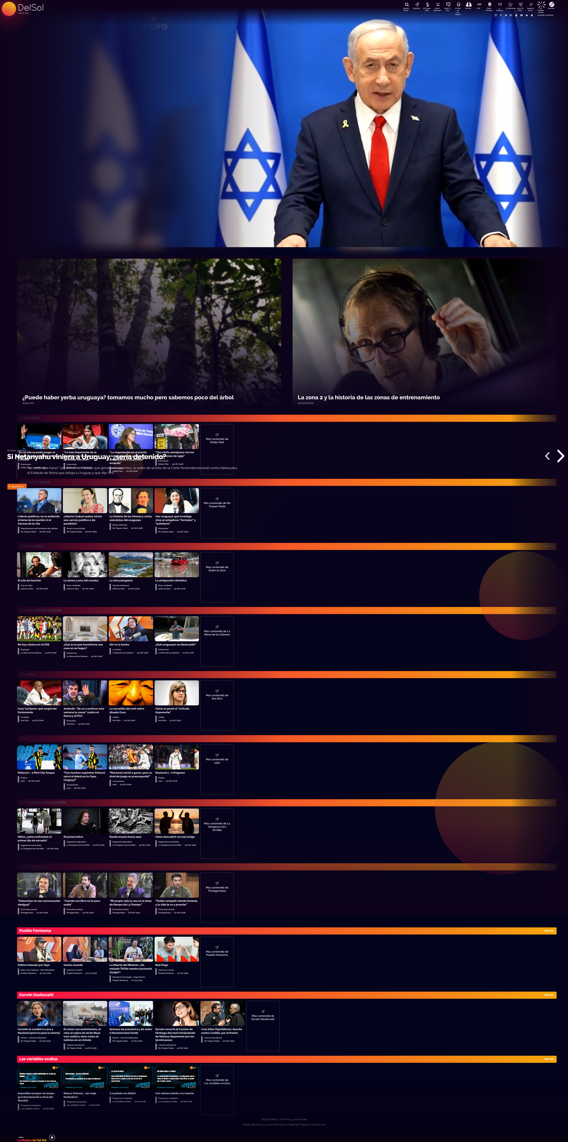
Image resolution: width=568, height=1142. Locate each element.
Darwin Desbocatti (437, 9)
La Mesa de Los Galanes (458, 9)
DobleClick (416, 8)
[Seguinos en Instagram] (495, 15)
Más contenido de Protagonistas (217, 889)
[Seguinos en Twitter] (506, 15)
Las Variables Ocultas (540, 9)
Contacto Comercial (545, 15)
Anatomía (551, 8)
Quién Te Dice (447, 9)
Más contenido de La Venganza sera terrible (217, 826)
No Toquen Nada (426, 9)
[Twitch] (511, 15)
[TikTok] (516, 15)
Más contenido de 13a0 (217, 761)
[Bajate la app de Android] (526, 15)
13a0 (478, 8)
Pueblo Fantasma (489, 9)
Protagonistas (509, 8)
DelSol (31, 7)
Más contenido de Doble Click (217, 441)
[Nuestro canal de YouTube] (521, 15)
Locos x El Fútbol (520, 9)
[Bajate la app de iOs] (532, 15)
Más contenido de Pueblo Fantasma (217, 953)
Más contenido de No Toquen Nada (217, 505)
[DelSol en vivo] (284, 1137)
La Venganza (499, 9)
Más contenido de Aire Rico (217, 697)
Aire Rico (468, 8)
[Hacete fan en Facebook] (500, 15)
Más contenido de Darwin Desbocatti (263, 1017)
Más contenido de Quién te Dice (217, 569)
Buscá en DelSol (406, 9)
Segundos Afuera (530, 9)
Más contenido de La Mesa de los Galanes (217, 633)
